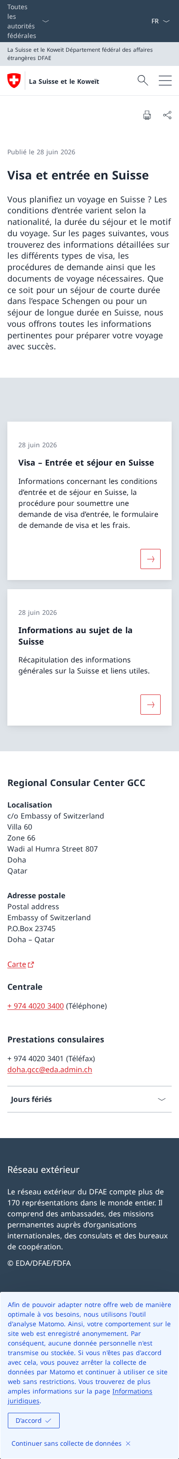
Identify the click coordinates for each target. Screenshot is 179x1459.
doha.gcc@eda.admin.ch (49, 1069)
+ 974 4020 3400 (35, 1006)
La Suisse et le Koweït (64, 81)
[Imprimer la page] (147, 115)
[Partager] (167, 115)
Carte (16, 964)
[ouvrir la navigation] (165, 80)
